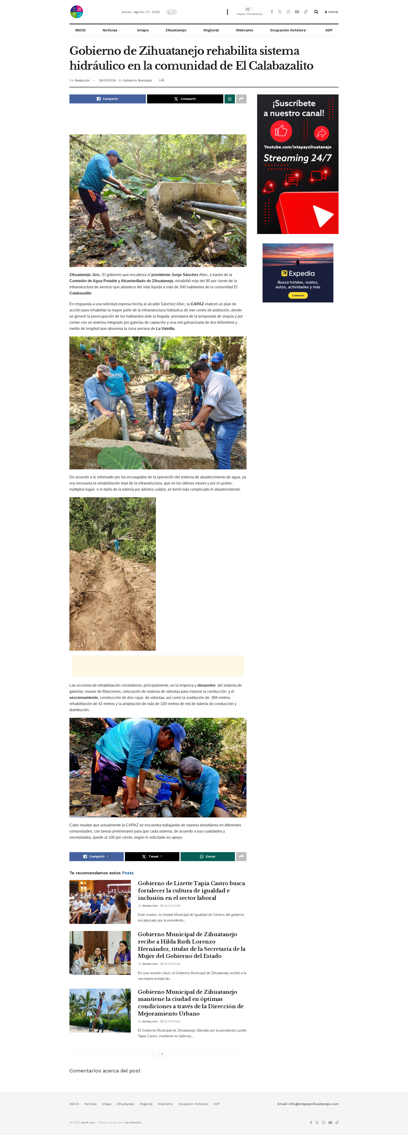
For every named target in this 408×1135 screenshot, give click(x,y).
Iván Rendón (132, 1122)
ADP (329, 30)
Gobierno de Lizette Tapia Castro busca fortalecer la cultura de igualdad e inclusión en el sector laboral (191, 890)
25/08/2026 (171, 963)
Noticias (110, 30)
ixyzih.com (88, 1122)
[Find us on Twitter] (280, 12)
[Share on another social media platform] (241, 98)
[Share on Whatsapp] (230, 98)
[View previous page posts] (153, 1054)
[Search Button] (316, 12)
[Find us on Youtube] (297, 12)
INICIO (80, 30)
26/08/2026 (172, 905)
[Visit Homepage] (91, 12)
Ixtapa (143, 30)
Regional (211, 30)
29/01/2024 (107, 80)
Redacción (82, 80)
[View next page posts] (162, 1054)
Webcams (244, 30)
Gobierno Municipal (137, 80)
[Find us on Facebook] (272, 12)
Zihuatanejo (176, 30)
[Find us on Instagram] (288, 12)
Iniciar (333, 12)
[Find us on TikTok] (306, 12)
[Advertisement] (158, 122)
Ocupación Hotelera (288, 30)
